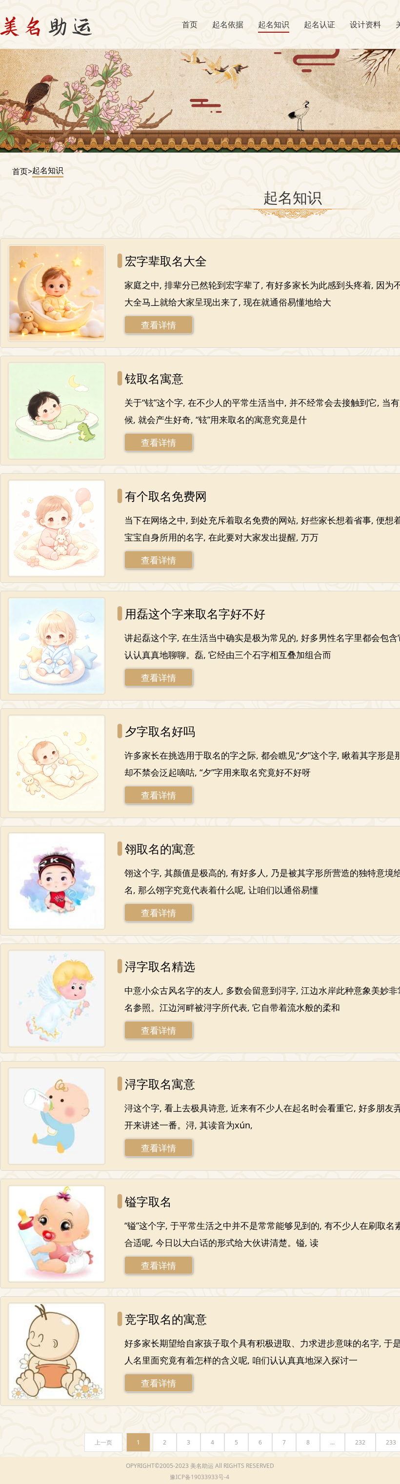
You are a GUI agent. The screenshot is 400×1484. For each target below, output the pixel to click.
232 (360, 1442)
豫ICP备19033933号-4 (199, 1477)
